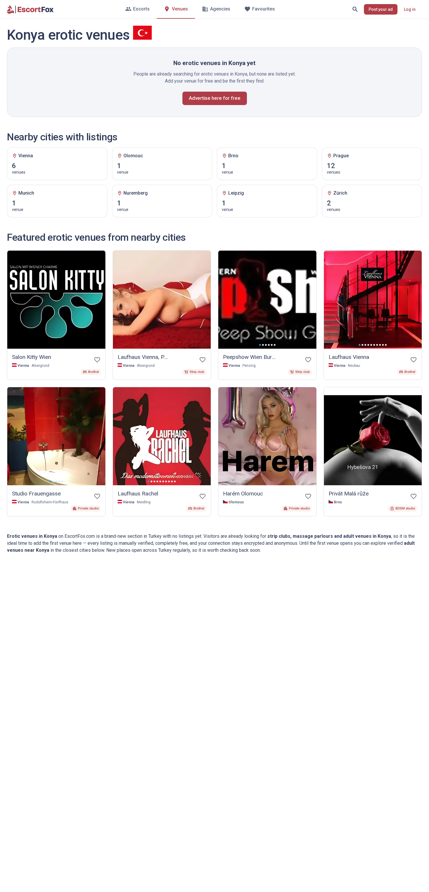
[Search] (355, 9)
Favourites (263, 9)
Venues (180, 9)
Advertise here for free (214, 98)
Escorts (141, 9)
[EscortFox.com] (30, 9)
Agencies (220, 9)
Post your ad (381, 9)
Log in (410, 9)
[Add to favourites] (97, 360)
